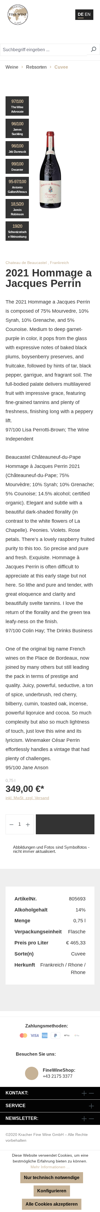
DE (81, 14)
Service (16, 1105)
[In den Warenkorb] (65, 824)
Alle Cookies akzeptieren (52, 1204)
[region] (50, 169)
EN (88, 14)
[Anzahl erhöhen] (28, 824)
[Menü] (88, 36)
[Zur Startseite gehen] (18, 14)
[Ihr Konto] (62, 36)
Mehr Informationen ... (50, 1167)
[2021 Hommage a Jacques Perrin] (50, 169)
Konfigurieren (51, 1190)
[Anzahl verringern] (11, 824)
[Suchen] (93, 49)
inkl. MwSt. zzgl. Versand (27, 798)
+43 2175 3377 (57, 1076)
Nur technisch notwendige (51, 1177)
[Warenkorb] (76, 36)
